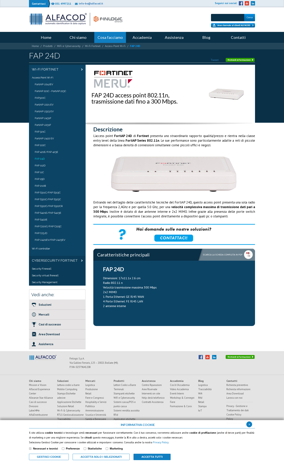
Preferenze (73, 448)
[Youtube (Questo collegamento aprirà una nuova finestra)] (247, 3)
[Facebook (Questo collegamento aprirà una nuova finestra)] (241, 3)
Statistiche (95, 448)
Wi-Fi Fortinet (92, 46)
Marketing (116, 448)
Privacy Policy (160, 442)
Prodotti (48, 46)
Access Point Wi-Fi (115, 46)
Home (35, 46)
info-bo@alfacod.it (91, 3)
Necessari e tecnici (45, 448)
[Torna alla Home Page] (76, 19)
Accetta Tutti (152, 456)
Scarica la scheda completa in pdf (222, 254)
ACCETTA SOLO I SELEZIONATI (101, 456)
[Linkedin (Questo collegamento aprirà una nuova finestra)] (253, 3)
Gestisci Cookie (49, 456)
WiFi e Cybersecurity (69, 46)
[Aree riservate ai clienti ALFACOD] (233, 25)
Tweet (215, 59)
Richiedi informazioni (239, 59)
